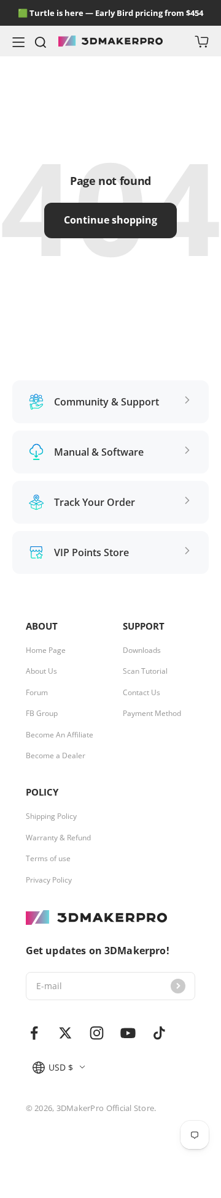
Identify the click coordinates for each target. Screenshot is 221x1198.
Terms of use (48, 859)
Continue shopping (110, 220)
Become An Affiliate (59, 735)
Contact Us (141, 693)
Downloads (142, 650)
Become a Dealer (55, 756)
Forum (37, 693)
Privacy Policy (49, 880)
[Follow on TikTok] (159, 1033)
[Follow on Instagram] (96, 1033)
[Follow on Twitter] (65, 1033)
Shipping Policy (51, 816)
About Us (41, 671)
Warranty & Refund (58, 838)
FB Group (42, 713)
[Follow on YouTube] (128, 1033)
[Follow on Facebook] (34, 1033)
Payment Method (152, 713)
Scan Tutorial (145, 671)
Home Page (46, 650)
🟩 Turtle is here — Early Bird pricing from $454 (110, 12)
